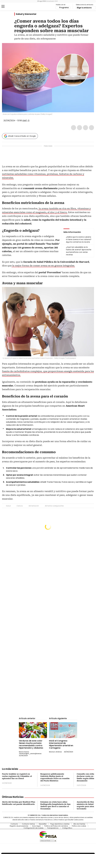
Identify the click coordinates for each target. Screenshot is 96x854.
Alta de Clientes (79, 824)
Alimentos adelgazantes (54, 506)
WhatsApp (91, 127)
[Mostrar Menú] (3, 6)
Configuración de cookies (34, 828)
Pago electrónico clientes (60, 824)
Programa (64, 7)
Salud (8, 506)
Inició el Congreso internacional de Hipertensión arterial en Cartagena (61, 744)
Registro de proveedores (19, 826)
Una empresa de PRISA (48, 834)
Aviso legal (36, 826)
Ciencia (20, 506)
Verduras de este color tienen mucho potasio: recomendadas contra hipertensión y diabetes (31, 744)
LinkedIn (85, 127)
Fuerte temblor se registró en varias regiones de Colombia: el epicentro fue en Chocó (17, 776)
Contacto (14, 824)
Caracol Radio (11, 6)
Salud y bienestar (26, 14)
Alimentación (34, 506)
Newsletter (42, 824)
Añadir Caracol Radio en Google (22, 136)
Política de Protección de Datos (56, 826)
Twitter (79, 127)
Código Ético (67, 828)
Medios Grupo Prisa (48, 840)
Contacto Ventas (28, 824)
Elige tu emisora (84, 7)
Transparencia (52, 828)
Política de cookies (79, 826)
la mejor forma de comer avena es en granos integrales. (43, 265)
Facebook (73, 127)
